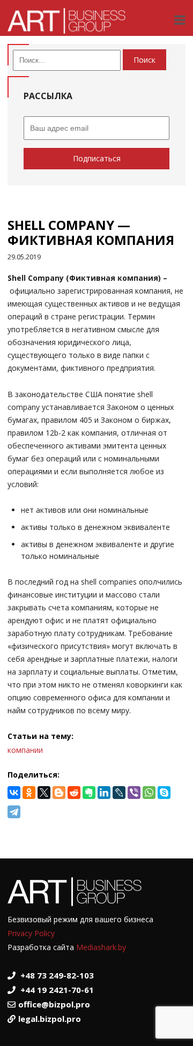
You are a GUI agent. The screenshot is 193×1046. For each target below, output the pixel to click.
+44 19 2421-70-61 (57, 989)
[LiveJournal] (119, 792)
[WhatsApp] (149, 792)
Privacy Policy (31, 933)
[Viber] (134, 792)
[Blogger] (59, 792)
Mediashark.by (101, 947)
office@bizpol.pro (54, 1004)
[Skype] (164, 792)
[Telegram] (14, 811)
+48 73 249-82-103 (57, 975)
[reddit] (74, 792)
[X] (44, 792)
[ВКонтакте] (14, 792)
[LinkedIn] (104, 792)
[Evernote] (89, 792)
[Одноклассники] (29, 792)
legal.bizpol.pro (49, 1018)
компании (25, 750)
